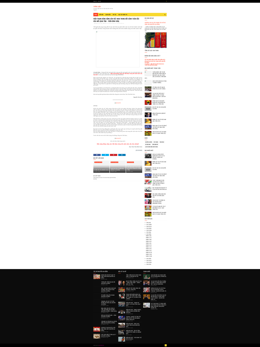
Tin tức (114, 14)
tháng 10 (148, 252)
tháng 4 (148, 241)
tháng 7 (148, 247)
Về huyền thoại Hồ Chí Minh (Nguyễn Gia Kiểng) (108, 295)
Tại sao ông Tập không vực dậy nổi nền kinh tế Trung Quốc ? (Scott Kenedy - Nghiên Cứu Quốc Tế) (158, 297)
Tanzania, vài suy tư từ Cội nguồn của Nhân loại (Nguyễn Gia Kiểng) (108, 302)
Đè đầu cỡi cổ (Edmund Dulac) (101, 170)
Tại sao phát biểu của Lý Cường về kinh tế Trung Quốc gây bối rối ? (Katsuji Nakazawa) (159, 96)
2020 (147, 230)
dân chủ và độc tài (108, 23)
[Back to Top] (166, 345)
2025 (147, 262)
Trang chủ (95, 1)
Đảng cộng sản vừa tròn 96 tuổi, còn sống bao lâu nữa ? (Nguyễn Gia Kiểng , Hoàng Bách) (109, 309)
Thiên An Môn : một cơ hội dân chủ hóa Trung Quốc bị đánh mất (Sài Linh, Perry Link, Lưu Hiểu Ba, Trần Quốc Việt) (155, 75)
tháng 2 (148, 237)
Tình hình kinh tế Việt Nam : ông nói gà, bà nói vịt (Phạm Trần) (134, 168)
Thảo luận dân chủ (120, 23)
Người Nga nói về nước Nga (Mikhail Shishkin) (117, 169)
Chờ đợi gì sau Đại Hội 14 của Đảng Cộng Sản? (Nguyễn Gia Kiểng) (108, 329)
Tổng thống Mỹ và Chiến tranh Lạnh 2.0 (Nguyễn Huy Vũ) (133, 275)
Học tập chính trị (122, 14)
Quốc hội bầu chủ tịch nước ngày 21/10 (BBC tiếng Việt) (159, 132)
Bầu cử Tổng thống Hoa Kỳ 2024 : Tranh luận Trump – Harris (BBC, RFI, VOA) (134, 282)
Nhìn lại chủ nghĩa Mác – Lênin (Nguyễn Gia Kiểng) (108, 315)
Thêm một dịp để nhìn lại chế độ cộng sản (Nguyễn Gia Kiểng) (109, 322)
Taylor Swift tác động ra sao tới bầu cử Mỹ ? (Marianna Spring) (158, 201)
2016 (147, 222)
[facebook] (166, 1)
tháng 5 (148, 243)
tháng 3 (148, 239)
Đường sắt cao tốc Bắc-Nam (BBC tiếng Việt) (159, 120)
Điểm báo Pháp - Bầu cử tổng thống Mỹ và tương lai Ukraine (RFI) (133, 332)
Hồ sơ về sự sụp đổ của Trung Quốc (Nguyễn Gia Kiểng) (155, 61)
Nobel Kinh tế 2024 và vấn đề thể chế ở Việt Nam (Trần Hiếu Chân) (159, 127)
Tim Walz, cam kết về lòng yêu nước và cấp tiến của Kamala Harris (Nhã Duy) (133, 318)
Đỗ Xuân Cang (148, 144)
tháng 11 (148, 254)
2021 (147, 232)
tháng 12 (148, 256)
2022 (147, 234)
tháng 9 (148, 250)
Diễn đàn (101, 14)
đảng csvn (114, 23)
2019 (147, 228)
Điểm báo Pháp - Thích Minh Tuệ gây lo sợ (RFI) (133, 338)
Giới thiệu (99, 1)
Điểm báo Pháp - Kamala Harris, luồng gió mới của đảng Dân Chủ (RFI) (133, 311)
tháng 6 (148, 245)
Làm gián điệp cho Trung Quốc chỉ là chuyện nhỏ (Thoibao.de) (158, 275)
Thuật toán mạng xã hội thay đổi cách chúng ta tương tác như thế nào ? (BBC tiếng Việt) (158, 183)
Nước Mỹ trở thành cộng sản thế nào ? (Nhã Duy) (133, 288)
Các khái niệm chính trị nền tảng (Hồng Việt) (155, 59)
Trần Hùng (162, 142)
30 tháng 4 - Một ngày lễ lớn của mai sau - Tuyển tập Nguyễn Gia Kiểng (154, 64)
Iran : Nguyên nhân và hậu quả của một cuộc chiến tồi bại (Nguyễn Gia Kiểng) (108, 289)
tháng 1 (148, 235)
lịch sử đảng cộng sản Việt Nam (151, 146)
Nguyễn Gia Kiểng (148, 142)
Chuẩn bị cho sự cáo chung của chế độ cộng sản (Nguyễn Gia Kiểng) (155, 23)
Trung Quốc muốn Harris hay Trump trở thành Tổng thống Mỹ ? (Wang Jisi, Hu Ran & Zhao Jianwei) (133, 296)
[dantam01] (118, 102)
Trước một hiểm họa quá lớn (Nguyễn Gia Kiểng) (108, 282)
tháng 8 (148, 248)
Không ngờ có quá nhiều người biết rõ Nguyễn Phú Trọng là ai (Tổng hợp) (158, 102)
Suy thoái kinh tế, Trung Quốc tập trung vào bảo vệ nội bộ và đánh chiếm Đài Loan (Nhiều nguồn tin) (158, 305)
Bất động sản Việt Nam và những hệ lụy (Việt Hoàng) (158, 87)
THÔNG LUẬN (97, 6)
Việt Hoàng (156, 142)
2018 (147, 226)
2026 (147, 264)
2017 (147, 224)
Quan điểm (107, 14)
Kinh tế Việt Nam (130, 162)
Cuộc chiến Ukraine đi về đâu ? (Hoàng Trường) (159, 81)
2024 (147, 260)
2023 (147, 258)
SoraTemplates (101, 345)
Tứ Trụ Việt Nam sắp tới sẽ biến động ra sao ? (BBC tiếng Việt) (158, 208)
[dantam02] (118, 138)
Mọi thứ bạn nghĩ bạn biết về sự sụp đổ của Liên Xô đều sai (159, 188)
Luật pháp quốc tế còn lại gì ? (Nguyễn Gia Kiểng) (108, 335)
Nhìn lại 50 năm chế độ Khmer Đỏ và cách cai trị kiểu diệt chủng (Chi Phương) (158, 156)
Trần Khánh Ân (155, 144)
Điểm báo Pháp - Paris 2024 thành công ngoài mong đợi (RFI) (133, 325)
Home (95, 14)
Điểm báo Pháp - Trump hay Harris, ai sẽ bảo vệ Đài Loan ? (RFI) (133, 304)
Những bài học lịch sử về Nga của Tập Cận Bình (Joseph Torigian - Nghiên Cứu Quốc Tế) (158, 289)
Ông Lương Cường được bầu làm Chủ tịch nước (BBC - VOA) (159, 195)
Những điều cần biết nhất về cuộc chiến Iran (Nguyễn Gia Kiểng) (108, 276)
